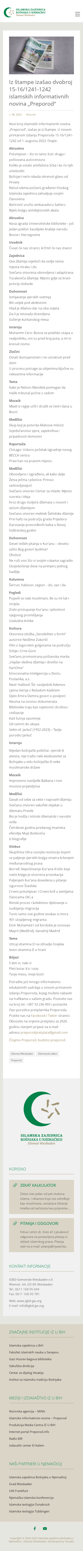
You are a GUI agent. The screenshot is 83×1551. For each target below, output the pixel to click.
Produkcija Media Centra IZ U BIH (32, 1425)
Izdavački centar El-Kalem (26, 1445)
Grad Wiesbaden (20, 1484)
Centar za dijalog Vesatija (26, 1373)
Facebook (38, 1015)
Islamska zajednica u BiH (26, 1345)
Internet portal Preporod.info (29, 1432)
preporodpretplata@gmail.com (44, 1032)
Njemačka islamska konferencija (31, 1498)
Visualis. (69, 1541)
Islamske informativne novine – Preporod (37, 1418)
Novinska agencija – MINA (27, 1411)
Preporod (16, 1060)
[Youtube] (45, 1528)
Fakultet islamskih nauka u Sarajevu (34, 1352)
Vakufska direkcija (21, 1366)
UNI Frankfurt (18, 1491)
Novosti (31, 114)
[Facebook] (36, 1528)
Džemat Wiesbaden (22, 1053)
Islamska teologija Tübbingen (29, 1511)
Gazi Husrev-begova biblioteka (30, 1359)
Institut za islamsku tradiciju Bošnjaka (35, 1379)
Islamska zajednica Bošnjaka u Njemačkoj (37, 1477)
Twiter (53, 1015)
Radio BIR (15, 1439)
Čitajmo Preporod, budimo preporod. (37, 1040)
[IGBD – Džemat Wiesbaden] (24, 8)
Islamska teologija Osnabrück (29, 1504)
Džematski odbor (47, 1053)
